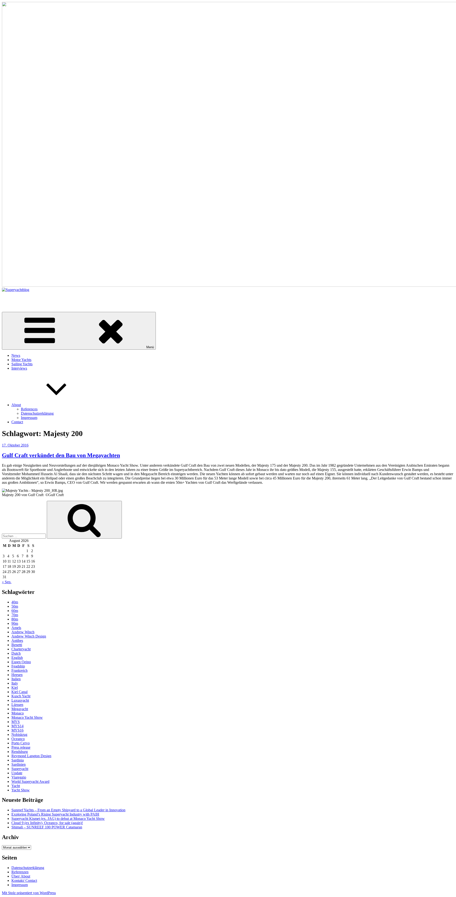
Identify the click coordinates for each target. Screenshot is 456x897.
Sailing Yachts (22, 364)
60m (14, 611)
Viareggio (18, 777)
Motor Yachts (21, 360)
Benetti (16, 645)
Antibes (17, 641)
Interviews (19, 368)
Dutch (16, 653)
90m (14, 623)
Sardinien (18, 764)
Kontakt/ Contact (24, 880)
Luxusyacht (20, 700)
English (17, 658)
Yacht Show (20, 790)
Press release (20, 747)
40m (14, 602)
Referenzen (19, 872)
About (16, 405)
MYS (15, 722)
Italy (14, 683)
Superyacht (19, 769)
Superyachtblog (13, 298)
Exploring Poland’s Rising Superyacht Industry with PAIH (55, 814)
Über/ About (20, 876)
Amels (16, 628)
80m (14, 619)
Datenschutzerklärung (37, 413)
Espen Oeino (21, 662)
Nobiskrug (19, 735)
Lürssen (17, 705)
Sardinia (17, 760)
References (29, 409)
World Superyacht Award (30, 782)
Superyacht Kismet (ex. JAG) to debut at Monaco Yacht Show (58, 819)
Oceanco (18, 739)
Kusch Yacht (20, 696)
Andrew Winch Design (28, 636)
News (15, 355)
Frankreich (19, 670)
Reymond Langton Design (31, 756)
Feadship (18, 666)
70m (14, 615)
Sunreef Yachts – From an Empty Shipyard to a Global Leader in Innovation (68, 810)
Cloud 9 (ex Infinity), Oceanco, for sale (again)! (47, 823)
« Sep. (6, 582)
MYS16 (17, 730)
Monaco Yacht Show (27, 717)
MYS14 (17, 726)
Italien (16, 679)
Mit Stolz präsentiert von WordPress (29, 893)
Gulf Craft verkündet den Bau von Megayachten (61, 455)
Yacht (15, 786)
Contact (17, 422)
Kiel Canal (19, 692)
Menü (150, 347)
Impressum (29, 418)
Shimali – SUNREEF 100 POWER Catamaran (46, 827)
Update (16, 773)
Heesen (17, 675)
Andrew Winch (22, 632)
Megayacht (19, 709)
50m (14, 606)
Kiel (14, 688)
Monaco (17, 713)
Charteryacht (21, 649)
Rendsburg (19, 752)
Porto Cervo (20, 743)
